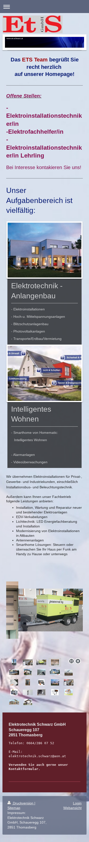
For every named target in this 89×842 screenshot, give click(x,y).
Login (77, 803)
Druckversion (23, 803)
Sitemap (13, 808)
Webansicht (72, 808)
